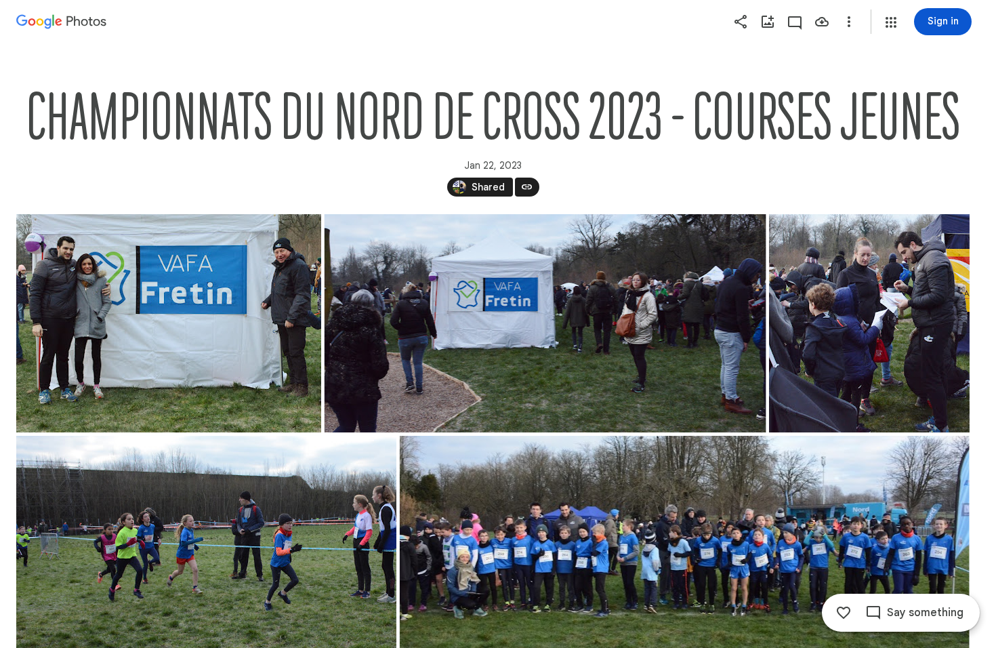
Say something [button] (925, 613)
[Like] (843, 612)
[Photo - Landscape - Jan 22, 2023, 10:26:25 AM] (168, 323)
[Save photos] (821, 21)
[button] (891, 22)
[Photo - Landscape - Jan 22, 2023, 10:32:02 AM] (545, 323)
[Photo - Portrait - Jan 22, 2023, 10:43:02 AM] (869, 323)
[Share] (740, 21)
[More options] (849, 21)
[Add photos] (767, 21)
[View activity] (794, 21)
